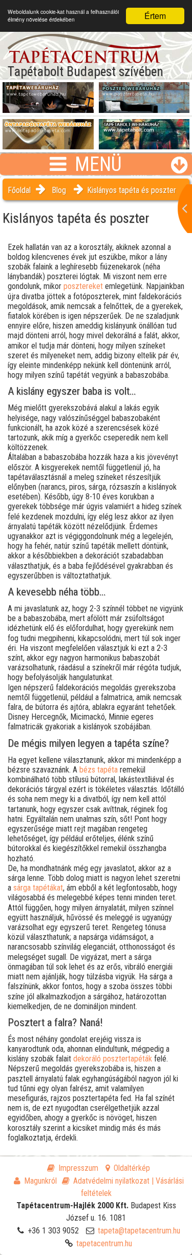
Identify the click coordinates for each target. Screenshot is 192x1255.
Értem (155, 16)
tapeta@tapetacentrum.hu (139, 1230)
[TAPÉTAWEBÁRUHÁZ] (48, 93)
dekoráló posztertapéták (112, 1059)
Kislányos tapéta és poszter (131, 190)
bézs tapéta (98, 770)
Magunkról (40, 1181)
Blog (59, 190)
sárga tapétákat (38, 888)
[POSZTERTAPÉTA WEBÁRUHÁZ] (144, 93)
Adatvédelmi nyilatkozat (111, 1181)
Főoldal (19, 190)
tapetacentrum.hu (104, 1243)
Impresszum (78, 1168)
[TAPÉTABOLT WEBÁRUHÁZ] (144, 130)
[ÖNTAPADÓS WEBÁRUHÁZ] (48, 130)
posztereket (83, 286)
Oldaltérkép (132, 1168)
